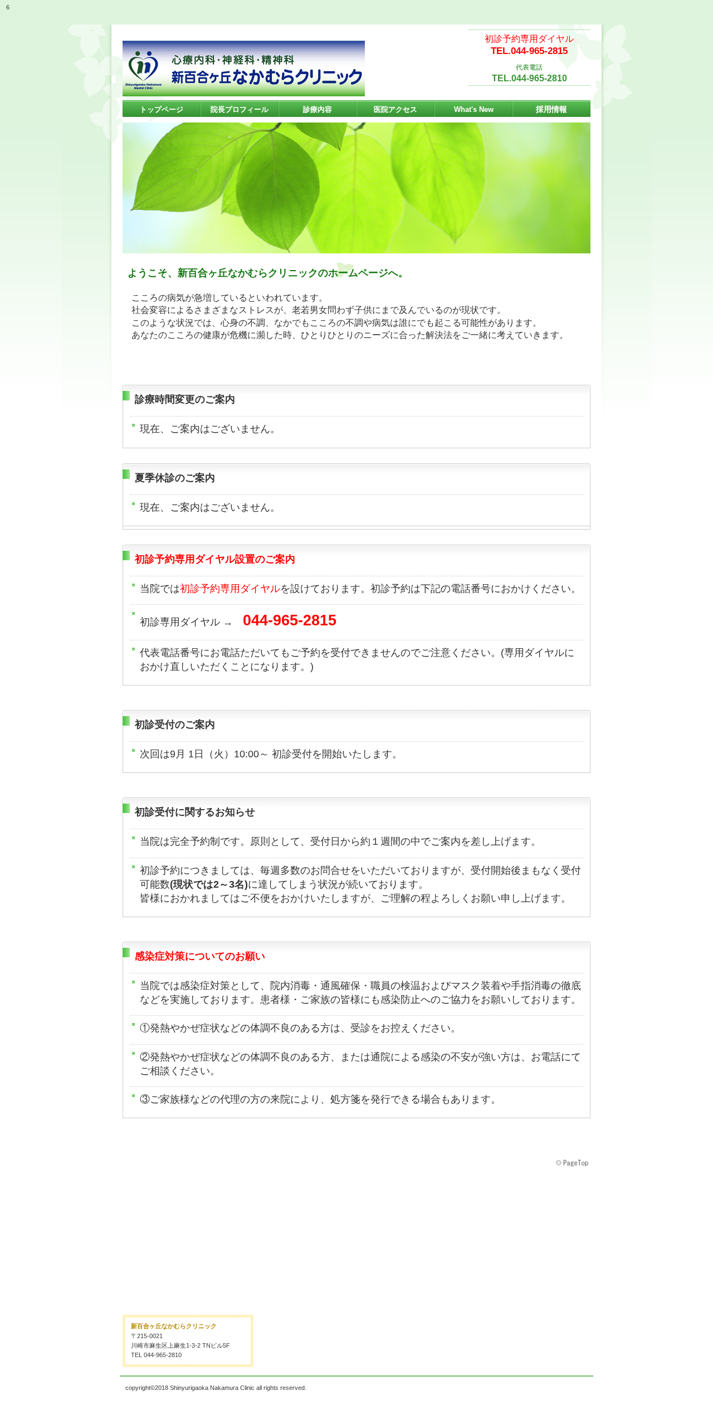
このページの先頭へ (573, 1163)
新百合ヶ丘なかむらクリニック (244, 68)
